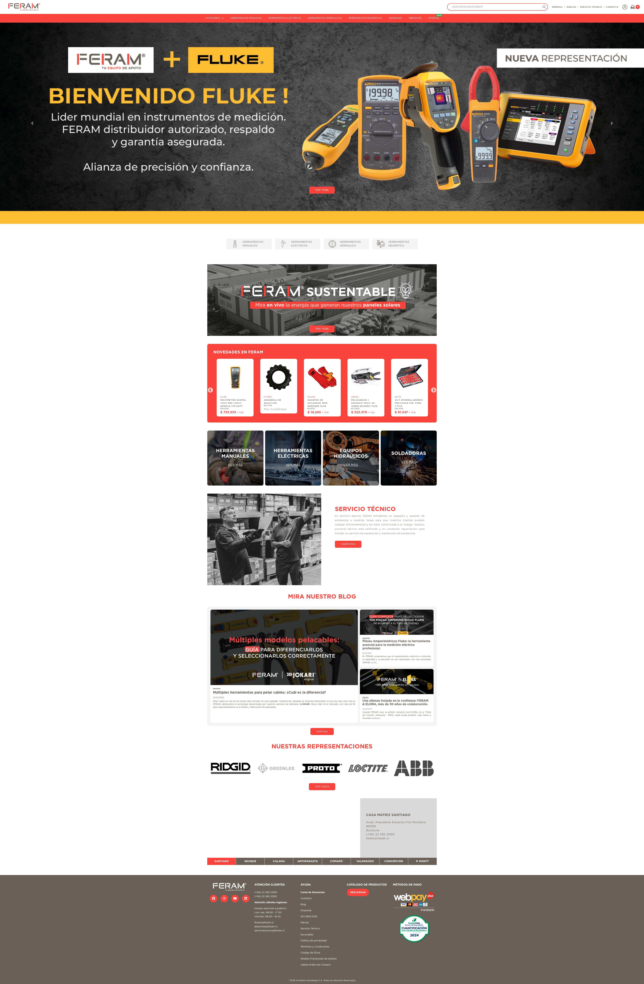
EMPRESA (557, 7)
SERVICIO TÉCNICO (591, 7)
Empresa (306, 910)
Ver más (322, 214)
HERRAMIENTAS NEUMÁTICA (398, 244)
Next (432, 389)
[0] (633, 7)
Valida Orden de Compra (316, 965)
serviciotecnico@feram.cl (269, 930)
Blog (303, 904)
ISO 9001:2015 (309, 916)
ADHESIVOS (395, 18)
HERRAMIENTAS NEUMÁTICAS (365, 18)
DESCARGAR (358, 892)
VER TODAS (322, 786)
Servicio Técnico (310, 928)
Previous (209, 389)
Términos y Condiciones (315, 946)
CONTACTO (612, 7)
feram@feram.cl (264, 922)
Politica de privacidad (314, 940)
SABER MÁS (348, 544)
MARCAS (571, 7)
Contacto (306, 898)
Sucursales (307, 934)
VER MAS (322, 731)
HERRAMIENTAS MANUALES (246, 18)
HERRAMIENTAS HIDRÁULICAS (325, 18)
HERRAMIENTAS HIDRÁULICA (350, 244)
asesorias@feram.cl (265, 926)
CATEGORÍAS (212, 18)
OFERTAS (435, 17)
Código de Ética (310, 952)
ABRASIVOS (415, 18)
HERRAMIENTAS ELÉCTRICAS (284, 18)
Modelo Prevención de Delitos (319, 959)
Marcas (305, 922)
